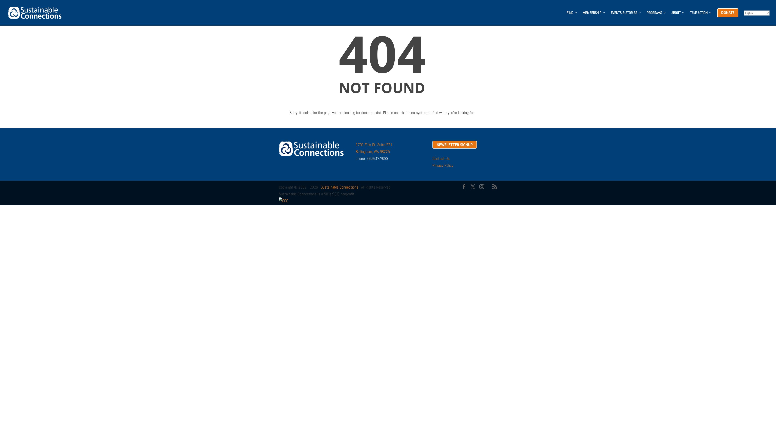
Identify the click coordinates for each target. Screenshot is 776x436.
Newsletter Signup (455, 144)
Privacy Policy (442, 165)
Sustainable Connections (339, 187)
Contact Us (441, 158)
